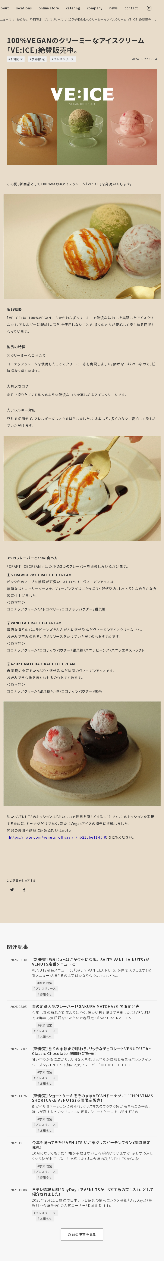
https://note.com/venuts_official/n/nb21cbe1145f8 (57, 837)
